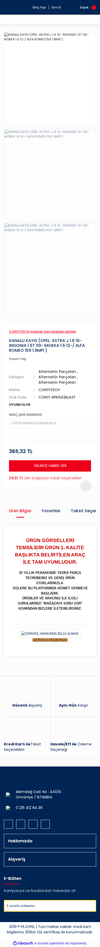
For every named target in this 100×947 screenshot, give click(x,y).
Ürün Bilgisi (20, 511)
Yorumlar (51, 511)
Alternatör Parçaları (57, 371)
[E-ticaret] (49, 943)
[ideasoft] (23, 943)
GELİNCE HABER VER (50, 465)
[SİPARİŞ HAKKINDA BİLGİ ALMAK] (50, 634)
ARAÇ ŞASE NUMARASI (25, 414)
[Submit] (92, 905)
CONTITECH (49, 389)
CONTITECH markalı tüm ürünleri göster (42, 331)
